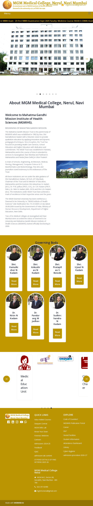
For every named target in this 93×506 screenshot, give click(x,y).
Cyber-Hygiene (69, 451)
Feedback (38, 447)
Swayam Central (40, 423)
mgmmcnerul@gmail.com (76, 5)
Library (66, 447)
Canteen (37, 439)
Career (66, 427)
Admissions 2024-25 (42, 443)
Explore (68, 414)
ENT (65, 431)
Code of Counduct (70, 419)
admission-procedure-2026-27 (75, 455)
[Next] (86, 59)
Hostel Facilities (69, 435)
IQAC (36, 451)
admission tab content (43, 455)
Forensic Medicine (41, 435)
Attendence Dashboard (72, 443)
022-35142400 (52, 5)
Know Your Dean (41, 431)
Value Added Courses (42, 419)
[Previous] (6, 59)
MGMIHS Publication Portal (74, 423)
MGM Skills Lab (40, 427)
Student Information (71, 439)
